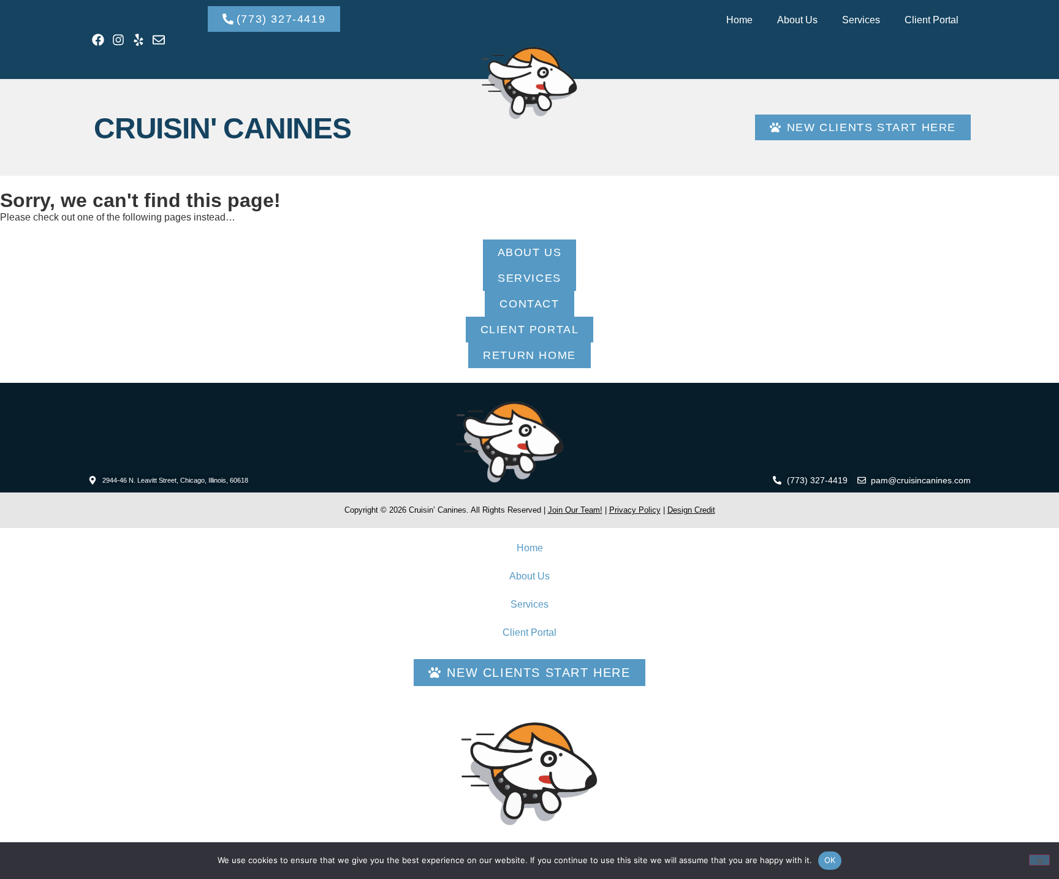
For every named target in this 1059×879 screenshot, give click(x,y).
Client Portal (931, 20)
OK (830, 860)
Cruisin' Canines (222, 128)
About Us (797, 20)
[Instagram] (118, 40)
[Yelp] (138, 40)
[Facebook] (98, 40)
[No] (1039, 860)
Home (739, 20)
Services (861, 20)
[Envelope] (159, 40)
